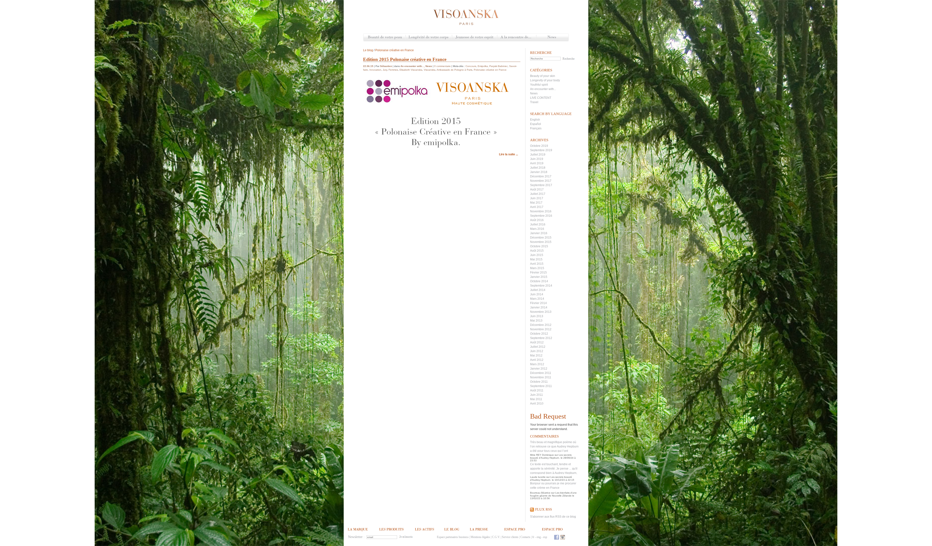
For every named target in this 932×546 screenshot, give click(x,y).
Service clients (510, 537)
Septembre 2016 (541, 215)
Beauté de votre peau (385, 37)
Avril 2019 (536, 163)
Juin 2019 (536, 159)
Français (535, 128)
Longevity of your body (545, 80)
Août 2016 (537, 220)
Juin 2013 (536, 316)
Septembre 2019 (541, 150)
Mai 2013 (536, 320)
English (535, 119)
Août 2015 (537, 250)
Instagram (562, 537)
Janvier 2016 (538, 233)
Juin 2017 (536, 198)
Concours (471, 66)
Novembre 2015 (540, 242)
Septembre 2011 (541, 386)
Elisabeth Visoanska (410, 69)
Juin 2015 (536, 255)
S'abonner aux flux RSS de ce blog (553, 516)
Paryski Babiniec (498, 66)
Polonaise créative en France (394, 50)
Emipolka (483, 66)
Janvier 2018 (538, 172)
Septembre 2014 (541, 285)
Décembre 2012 (540, 325)
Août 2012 (537, 342)
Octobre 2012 (539, 333)
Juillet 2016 (537, 224)
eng (539, 537)
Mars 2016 (537, 229)
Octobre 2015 (539, 246)
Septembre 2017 (541, 185)
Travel (534, 102)
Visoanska (429, 69)
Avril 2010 (536, 403)
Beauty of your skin (542, 76)
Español (535, 124)
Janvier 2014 (538, 307)
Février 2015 (538, 272)
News (552, 37)
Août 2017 (537, 189)
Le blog (368, 50)
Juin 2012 (536, 351)
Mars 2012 (537, 364)
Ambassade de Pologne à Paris (454, 69)
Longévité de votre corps (429, 37)
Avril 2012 (536, 360)
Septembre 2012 (541, 338)
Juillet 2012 (537, 346)
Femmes (393, 69)
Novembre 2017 (540, 180)
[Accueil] (466, 17)
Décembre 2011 (540, 373)
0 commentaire (442, 66)
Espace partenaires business (453, 537)
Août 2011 (536, 390)
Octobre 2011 (539, 381)
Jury (385, 69)
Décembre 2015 (540, 237)
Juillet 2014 (537, 290)
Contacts (525, 537)
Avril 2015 (536, 263)
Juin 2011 (536, 395)
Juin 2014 (536, 294)
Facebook (556, 537)
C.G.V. (496, 537)
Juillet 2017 (537, 194)
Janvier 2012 (538, 368)
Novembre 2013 (540, 312)
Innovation (375, 69)
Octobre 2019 (539, 146)
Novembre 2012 (540, 329)
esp (545, 537)
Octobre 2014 (539, 281)
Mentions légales (480, 537)
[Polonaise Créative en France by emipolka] (436, 148)
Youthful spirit (539, 84)
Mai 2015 (536, 259)
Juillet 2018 (537, 167)
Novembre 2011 (540, 377)
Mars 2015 (537, 268)
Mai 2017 (536, 202)
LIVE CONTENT (540, 97)
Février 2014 (538, 303)
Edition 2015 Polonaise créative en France (404, 59)
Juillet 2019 (537, 154)
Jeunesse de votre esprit (474, 37)
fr (533, 537)
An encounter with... (543, 89)
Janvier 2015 (538, 277)
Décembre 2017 (540, 176)
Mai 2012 (536, 355)
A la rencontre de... (516, 37)
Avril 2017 (536, 207)
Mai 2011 (536, 399)
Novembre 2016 (540, 211)
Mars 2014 (537, 298)
